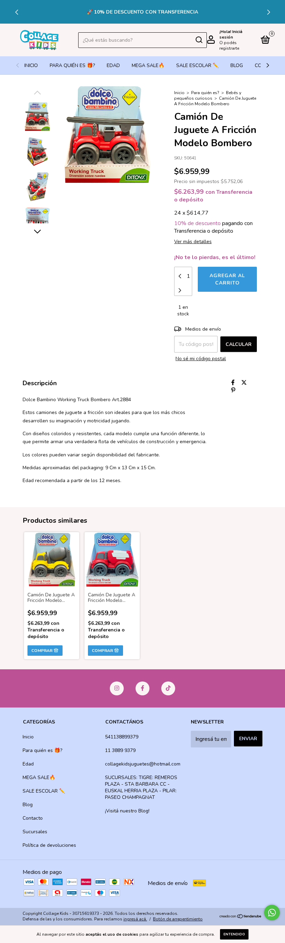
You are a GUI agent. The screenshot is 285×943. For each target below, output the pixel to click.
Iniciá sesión (230, 34)
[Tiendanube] (240, 917)
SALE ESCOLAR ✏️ (197, 65)
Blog (236, 65)
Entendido (234, 934)
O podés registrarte (229, 45)
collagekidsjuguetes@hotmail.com (142, 764)
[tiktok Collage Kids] (168, 688)
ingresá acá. (135, 919)
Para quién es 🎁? (72, 65)
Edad (113, 65)
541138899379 (121, 737)
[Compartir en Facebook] (233, 383)
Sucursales (35, 831)
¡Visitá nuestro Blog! (127, 811)
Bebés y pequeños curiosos (207, 95)
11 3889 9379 (120, 750)
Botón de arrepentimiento (178, 919)
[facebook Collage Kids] (142, 688)
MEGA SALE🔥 (148, 65)
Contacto (33, 818)
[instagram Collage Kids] (117, 688)
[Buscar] (198, 40)
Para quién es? (205, 93)
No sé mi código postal (201, 358)
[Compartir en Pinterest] (233, 390)
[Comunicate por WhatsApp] (272, 912)
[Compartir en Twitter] (244, 383)
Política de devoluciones (49, 845)
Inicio (31, 65)
